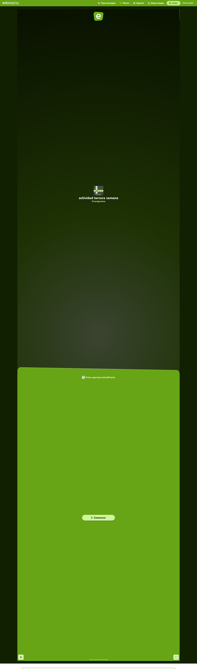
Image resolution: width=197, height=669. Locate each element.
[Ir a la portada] (11, 3)
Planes (126, 3)
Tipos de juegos (108, 3)
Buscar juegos (157, 3)
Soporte (140, 3)
